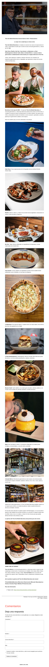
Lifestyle (45, 596)
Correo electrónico (9, 639)
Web (6, 645)
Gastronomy (40, 596)
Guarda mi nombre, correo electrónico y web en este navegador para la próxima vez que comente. (24, 652)
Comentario (8, 619)
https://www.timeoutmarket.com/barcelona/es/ (25, 590)
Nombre (7, 633)
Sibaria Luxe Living (24, 664)
